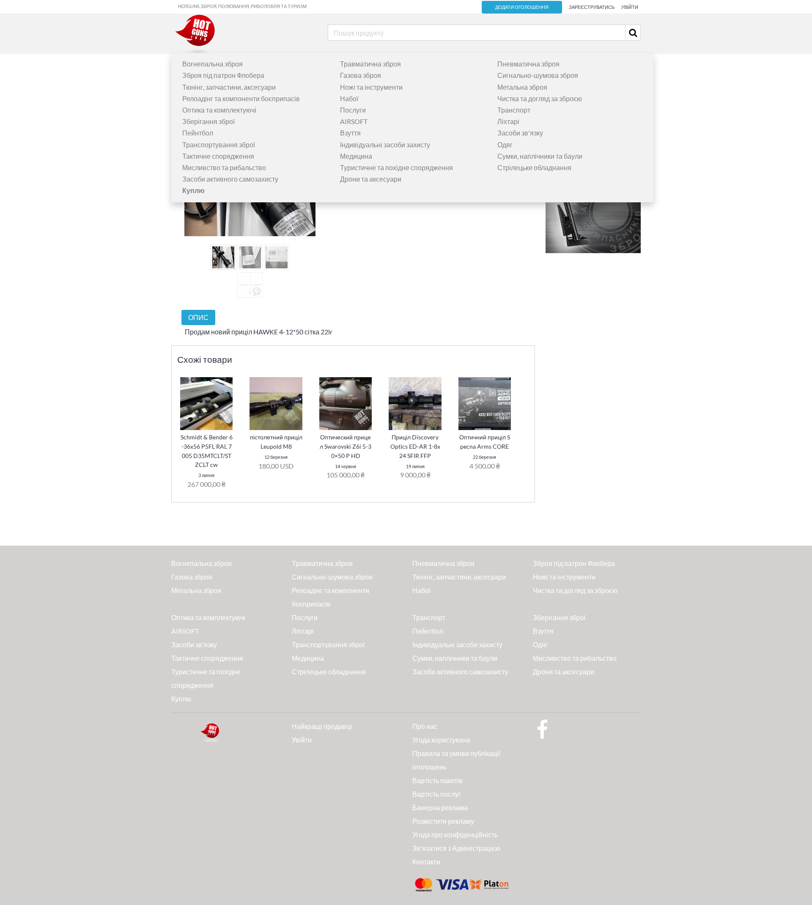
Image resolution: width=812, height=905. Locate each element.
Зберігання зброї (208, 121)
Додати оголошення (522, 7)
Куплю (181, 699)
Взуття (350, 133)
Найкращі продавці (322, 726)
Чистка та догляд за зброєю (539, 98)
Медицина (356, 156)
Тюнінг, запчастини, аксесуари (229, 87)
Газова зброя (360, 75)
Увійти (629, 7)
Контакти (426, 862)
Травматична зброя (370, 64)
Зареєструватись (591, 7)
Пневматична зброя (528, 64)
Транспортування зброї (218, 145)
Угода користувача (441, 740)
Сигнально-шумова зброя (537, 75)
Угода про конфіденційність (455, 835)
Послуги (353, 110)
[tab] (198, 317)
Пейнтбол (197, 133)
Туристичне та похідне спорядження (396, 167)
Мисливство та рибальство (224, 167)
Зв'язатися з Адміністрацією (456, 848)
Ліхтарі (508, 121)
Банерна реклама (440, 807)
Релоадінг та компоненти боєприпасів (241, 98)
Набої (349, 98)
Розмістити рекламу (443, 821)
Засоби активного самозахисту (230, 179)
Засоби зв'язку (520, 133)
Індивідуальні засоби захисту (385, 145)
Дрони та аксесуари (370, 179)
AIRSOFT (354, 121)
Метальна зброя (522, 87)
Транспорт (513, 110)
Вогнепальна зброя (212, 64)
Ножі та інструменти (371, 87)
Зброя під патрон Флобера (223, 75)
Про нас (424, 726)
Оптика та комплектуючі (219, 110)
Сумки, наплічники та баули (539, 156)
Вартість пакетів (437, 780)
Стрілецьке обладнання (534, 167)
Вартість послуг (436, 794)
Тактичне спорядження (218, 156)
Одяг (505, 145)
